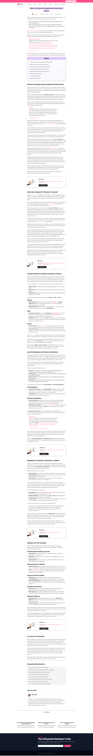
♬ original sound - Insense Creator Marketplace (38, 428)
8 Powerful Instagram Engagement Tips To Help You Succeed (50, 533)
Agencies (39, 4)
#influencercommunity (33, 45)
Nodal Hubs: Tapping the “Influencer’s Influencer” (39, 64)
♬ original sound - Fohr (33, 117)
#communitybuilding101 (34, 48)
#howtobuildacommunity (47, 42)
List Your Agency (62, 4)
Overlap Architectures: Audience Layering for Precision (40, 66)
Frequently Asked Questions (35, 78)
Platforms (44, 4)
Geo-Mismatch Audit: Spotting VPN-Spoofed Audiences (51, 450)
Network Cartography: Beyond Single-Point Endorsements (41, 62)
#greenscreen (52, 48)
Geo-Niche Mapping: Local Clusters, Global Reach (39, 69)
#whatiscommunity (44, 46)
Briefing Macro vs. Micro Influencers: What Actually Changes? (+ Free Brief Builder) (50, 264)
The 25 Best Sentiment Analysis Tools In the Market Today (50, 625)
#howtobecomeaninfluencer (52, 45)
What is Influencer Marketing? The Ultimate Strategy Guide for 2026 (26, 723)
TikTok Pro (55, 301)
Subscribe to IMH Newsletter (70, 1)
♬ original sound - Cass (33, 50)
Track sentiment (52, 203)
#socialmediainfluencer (50, 424)
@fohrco (31, 107)
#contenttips (31, 424)
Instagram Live (43, 325)
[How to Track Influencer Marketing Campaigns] (64, 717)
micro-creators (34, 194)
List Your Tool (56, 4)
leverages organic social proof (50, 123)
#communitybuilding (53, 46)
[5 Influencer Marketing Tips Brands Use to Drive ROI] (44, 717)
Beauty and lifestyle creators (33, 30)
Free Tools (50, 4)
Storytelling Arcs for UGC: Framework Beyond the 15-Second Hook (50, 182)
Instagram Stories (40, 221)
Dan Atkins (36, 14)
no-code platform (35, 569)
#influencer (55, 422)
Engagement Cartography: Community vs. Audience (40, 71)
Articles (35, 4)
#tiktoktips (37, 424)
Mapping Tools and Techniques (36, 73)
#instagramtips (43, 424)
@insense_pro (32, 416)
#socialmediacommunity (47, 43)
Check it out (43, 185)
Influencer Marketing (58, 14)
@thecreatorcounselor (34, 39)
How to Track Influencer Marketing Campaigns (67, 723)
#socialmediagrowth (43, 422)
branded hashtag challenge (50, 404)
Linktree (32, 335)
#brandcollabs (50, 422)
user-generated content (55, 148)
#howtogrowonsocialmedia (34, 46)
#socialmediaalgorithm (33, 425)
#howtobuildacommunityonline (35, 43)
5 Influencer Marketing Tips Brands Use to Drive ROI (46, 723)
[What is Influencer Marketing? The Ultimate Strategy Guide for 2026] (24, 717)
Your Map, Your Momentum (35, 76)
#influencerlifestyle (42, 45)
